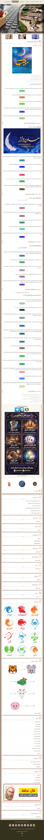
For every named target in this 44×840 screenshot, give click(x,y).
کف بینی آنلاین (38, 552)
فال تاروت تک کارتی (37, 729)
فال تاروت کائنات (37, 726)
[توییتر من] (19, 825)
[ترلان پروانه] (22, 37)
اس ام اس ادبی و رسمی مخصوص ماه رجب (33, 81)
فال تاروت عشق (37, 746)
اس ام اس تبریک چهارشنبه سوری (34, 401)
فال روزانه (27, 1)
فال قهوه (39, 538)
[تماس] (22, 825)
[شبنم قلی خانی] (9, 37)
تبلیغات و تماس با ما (8, 1)
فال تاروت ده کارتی (37, 743)
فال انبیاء (38, 530)
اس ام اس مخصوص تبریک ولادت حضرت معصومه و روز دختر (30, 399)
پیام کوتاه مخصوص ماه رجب (35, 79)
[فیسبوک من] (28, 825)
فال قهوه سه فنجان (37, 541)
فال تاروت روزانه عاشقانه (36, 748)
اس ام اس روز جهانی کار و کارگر (35, 510)
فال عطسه (38, 808)
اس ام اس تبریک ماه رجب (22, 8)
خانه (40, 1)
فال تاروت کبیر (38, 724)
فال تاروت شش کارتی (37, 738)
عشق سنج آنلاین (37, 588)
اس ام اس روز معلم (36, 400)
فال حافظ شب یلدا (37, 780)
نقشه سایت (18, 831)
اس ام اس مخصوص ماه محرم (34, 397)
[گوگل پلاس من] (16, 825)
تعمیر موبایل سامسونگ (36, 764)
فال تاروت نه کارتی (37, 741)
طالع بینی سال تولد (37, 713)
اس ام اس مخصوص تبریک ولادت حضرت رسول (33, 501)
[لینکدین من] (10, 825)
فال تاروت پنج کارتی (37, 736)
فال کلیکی (38, 579)
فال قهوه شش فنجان (37, 543)
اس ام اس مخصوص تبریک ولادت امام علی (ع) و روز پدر (31, 396)
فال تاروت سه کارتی (37, 731)
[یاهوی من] (34, 825)
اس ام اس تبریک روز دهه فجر (35, 513)
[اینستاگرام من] (25, 825)
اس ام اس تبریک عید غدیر (36, 505)
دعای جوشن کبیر (37, 569)
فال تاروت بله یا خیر (37, 751)
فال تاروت (32, 1)
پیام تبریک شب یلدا (37, 782)
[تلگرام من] (31, 825)
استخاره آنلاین (22, 1)
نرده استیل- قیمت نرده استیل (35, 762)
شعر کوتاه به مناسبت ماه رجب (34, 76)
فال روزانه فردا (38, 816)
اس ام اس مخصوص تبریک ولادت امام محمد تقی (33, 508)
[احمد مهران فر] (35, 37)
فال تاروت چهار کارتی (37, 734)
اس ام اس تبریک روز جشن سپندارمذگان (34, 503)
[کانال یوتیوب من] (13, 825)
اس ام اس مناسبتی (15, 1)
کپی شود (22, 90)
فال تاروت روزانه (37, 721)
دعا (39, 571)
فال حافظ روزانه (37, 777)
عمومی (35, 491)
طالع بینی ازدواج (37, 560)
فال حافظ (37, 1)
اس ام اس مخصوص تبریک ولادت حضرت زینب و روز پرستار (30, 394)
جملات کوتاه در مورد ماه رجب (34, 78)
